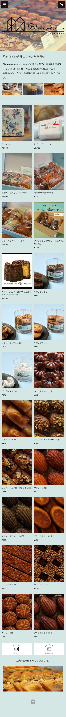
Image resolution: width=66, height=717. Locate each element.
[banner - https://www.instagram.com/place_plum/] (17, 649)
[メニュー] (4, 4)
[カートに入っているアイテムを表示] (61, 4)
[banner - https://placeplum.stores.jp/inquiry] (49, 649)
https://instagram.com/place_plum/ (33, 701)
